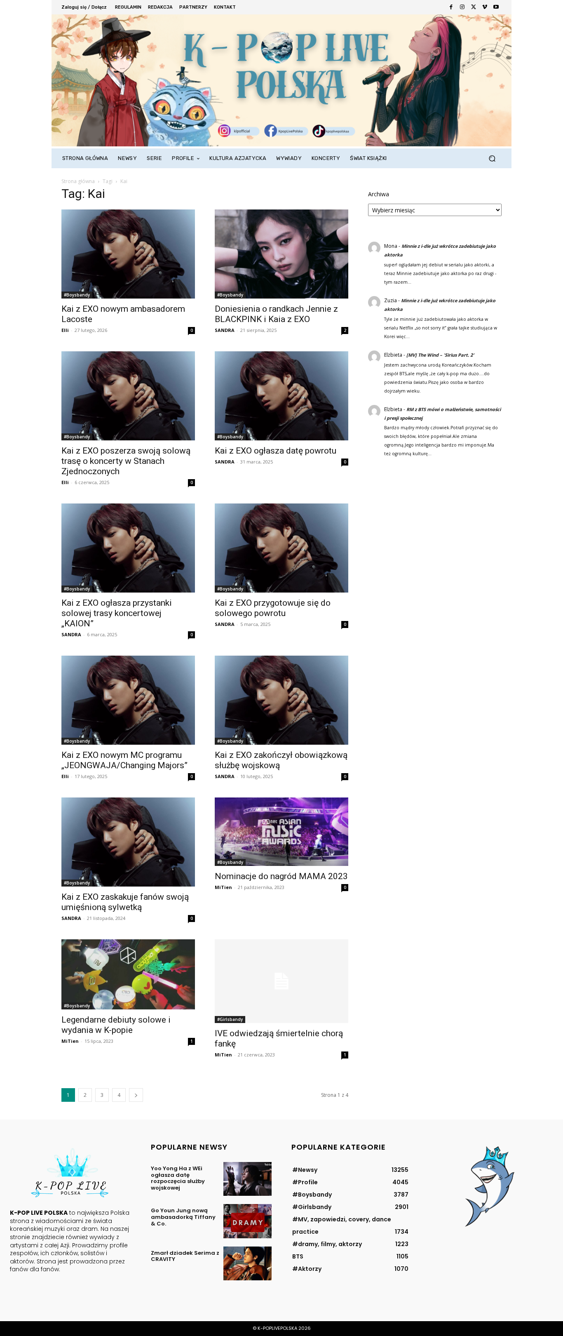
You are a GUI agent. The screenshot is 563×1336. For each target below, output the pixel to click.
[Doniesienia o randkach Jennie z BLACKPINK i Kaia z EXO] (281, 254)
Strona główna (78, 181)
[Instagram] (462, 7)
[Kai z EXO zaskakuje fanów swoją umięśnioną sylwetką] (128, 842)
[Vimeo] (484, 7)
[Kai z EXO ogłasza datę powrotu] (281, 395)
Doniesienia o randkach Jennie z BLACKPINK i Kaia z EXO (276, 314)
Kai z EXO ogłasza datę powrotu (275, 451)
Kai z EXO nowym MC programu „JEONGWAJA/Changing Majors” (124, 760)
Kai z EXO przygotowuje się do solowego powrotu (273, 608)
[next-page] (136, 1095)
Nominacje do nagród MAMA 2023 (281, 876)
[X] (473, 7)
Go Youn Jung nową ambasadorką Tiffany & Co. (183, 1217)
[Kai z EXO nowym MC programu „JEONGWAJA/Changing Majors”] (128, 700)
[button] (492, 158)
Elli (65, 330)
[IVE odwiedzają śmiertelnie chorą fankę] (281, 981)
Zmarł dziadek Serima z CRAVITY (185, 1256)
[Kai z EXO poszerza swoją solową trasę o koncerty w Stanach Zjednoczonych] (128, 395)
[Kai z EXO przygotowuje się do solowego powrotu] (281, 548)
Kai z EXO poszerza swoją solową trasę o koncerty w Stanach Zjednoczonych (125, 461)
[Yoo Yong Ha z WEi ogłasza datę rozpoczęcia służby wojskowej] (247, 1179)
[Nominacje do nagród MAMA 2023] (281, 831)
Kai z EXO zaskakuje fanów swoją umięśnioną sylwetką (125, 902)
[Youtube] (496, 7)
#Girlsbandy (230, 1019)
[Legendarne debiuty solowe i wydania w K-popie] (128, 974)
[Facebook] (451, 7)
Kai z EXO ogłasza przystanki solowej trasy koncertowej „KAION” (116, 613)
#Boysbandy (77, 295)
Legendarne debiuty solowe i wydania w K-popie (116, 1025)
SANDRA (225, 330)
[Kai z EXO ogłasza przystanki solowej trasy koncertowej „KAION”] (128, 548)
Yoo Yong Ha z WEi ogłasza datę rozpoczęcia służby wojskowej (178, 1178)
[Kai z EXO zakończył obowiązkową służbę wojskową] (281, 700)
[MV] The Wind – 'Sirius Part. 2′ (440, 355)
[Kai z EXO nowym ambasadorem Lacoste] (128, 254)
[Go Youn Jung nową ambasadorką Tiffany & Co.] (247, 1221)
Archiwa (378, 194)
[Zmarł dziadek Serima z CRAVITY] (247, 1263)
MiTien (223, 887)
